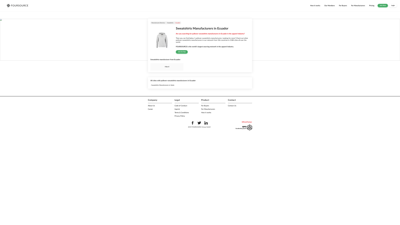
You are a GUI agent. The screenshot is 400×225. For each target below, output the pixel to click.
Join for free (182, 52)
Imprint (177, 109)
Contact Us (232, 106)
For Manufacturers (358, 5)
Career (150, 109)
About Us (151, 106)
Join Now (383, 5)
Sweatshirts (170, 22)
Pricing (371, 5)
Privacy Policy (180, 116)
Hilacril (167, 67)
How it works (315, 5)
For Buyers (343, 5)
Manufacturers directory (158, 22)
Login (393, 5)
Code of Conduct (181, 106)
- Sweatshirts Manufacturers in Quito (162, 85)
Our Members (329, 5)
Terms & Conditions (182, 112)
